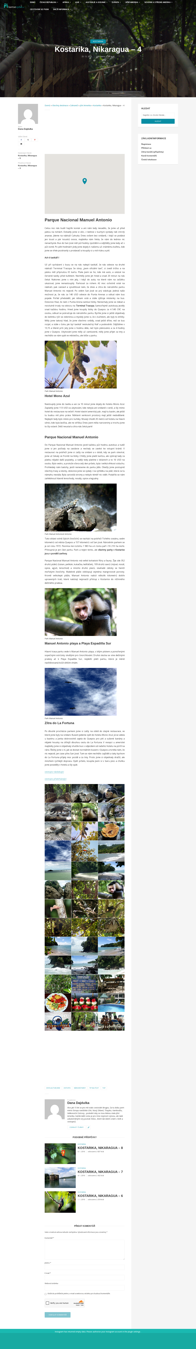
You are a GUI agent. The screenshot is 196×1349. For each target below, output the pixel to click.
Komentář (49, 1238)
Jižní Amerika (85, 105)
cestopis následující (54, 771)
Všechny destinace (60, 105)
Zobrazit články (76, 1127)
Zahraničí (74, 105)
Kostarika (98, 41)
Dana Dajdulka (25, 129)
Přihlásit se (146, 148)
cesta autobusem (53, 1088)
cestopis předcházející (55, 778)
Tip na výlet (94, 1088)
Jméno (48, 1263)
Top (103, 1088)
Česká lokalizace (149, 159)
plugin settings (134, 1331)
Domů (47, 105)
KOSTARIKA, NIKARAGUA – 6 (100, 1196)
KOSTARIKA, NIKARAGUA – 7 (100, 1172)
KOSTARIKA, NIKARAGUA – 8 (100, 1148)
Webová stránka (51, 1283)
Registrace (146, 144)
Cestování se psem (39, 9)
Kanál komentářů (149, 156)
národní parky (80, 1088)
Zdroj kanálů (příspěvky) (152, 152)
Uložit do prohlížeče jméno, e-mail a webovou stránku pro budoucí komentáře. (78, 1293)
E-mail (48, 1273)
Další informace (61, 9)
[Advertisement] (85, 132)
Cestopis (67, 1088)
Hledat (158, 121)
